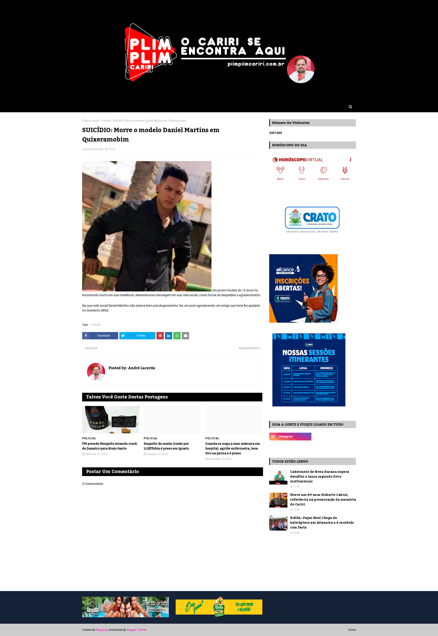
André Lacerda (94, 149)
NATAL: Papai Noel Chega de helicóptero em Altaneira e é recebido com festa (322, 523)
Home (352, 629)
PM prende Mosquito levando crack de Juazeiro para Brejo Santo (109, 446)
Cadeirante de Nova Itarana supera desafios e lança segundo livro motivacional (319, 477)
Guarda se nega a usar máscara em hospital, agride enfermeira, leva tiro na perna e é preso (232, 449)
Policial (105, 120)
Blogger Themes (137, 629)
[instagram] (290, 436)
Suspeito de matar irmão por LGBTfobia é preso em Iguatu (166, 446)
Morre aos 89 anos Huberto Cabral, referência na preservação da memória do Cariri (323, 500)
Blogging (101, 629)
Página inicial (90, 120)
